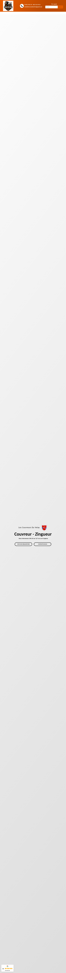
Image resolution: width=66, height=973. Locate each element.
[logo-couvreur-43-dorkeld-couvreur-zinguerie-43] (8, 6)
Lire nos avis (7, 970)
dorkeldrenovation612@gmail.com (33, 7)
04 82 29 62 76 (28, 4)
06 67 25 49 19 (36, 4)
